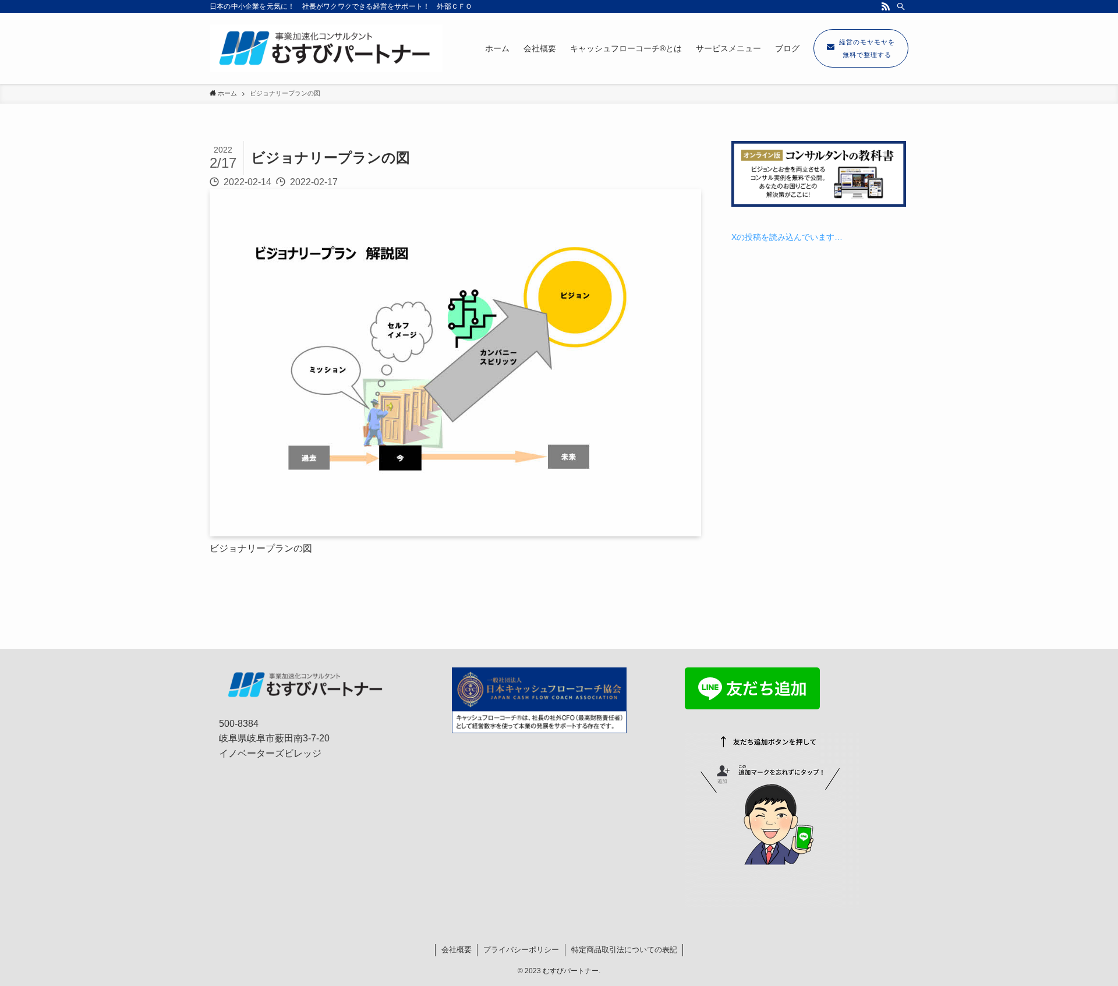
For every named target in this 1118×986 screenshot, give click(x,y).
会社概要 (456, 949)
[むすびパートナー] (326, 48)
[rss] (885, 6)
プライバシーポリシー (521, 949)
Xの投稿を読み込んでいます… (787, 237)
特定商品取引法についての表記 (624, 949)
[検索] (900, 6)
